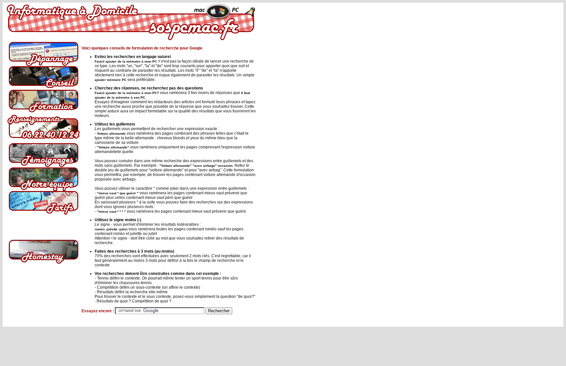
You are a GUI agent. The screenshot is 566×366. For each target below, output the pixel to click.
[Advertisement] (285, 142)
